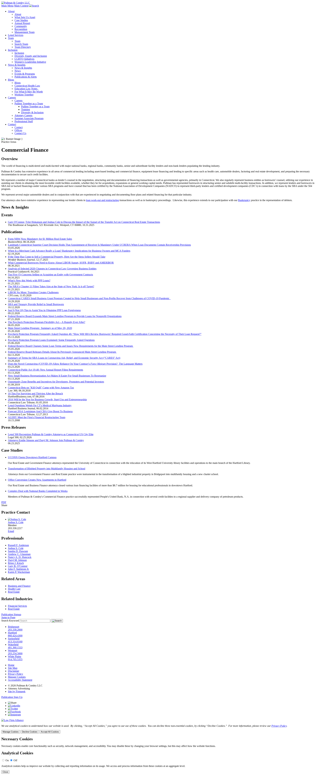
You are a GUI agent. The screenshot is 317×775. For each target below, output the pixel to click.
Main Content (21, 5)
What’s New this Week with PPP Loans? (29, 280)
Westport (12, 650)
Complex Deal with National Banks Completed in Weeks (38, 491)
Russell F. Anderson (18, 545)
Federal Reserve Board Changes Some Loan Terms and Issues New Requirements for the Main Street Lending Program (70, 346)
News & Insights (16, 64)
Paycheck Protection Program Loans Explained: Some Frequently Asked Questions (51, 340)
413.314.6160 (15, 641)
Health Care (14, 588)
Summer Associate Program (29, 118)
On (7, 760)
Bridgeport (13, 626)
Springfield (13, 638)
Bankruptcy (244, 200)
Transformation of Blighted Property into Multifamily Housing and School (46, 468)
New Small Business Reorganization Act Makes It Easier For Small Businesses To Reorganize (57, 375)
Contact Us (20, 133)
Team (11, 38)
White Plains (14, 656)
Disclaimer (13, 671)
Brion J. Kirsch (16, 563)
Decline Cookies (29, 732)
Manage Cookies (17, 677)
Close (5, 772)
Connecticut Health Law (27, 85)
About (11, 11)
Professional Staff (24, 121)
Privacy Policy (15, 674)
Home (11, 665)
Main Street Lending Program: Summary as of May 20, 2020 (40, 328)
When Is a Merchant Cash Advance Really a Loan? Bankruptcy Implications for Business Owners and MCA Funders (69, 250)
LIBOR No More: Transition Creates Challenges (33, 292)
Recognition (21, 29)
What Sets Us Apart (25, 17)
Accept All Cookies (50, 732)
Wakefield (13, 644)
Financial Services (17, 605)
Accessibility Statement (20, 679)
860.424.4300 (15, 635)
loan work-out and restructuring (102, 200)
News (18, 70)
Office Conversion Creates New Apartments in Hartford (37, 479)
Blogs (11, 79)
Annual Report (22, 23)
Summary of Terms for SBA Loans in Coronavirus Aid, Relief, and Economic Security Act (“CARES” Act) (64, 357)
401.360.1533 (15, 647)
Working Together (24, 94)
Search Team (21, 44)
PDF (3, 502)
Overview (9, 159)
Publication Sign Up (11, 697)
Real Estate (14, 591)
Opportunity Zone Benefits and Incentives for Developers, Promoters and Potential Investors (56, 381)
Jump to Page (8, 617)
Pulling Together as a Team (29, 103)
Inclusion (13, 50)
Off (15, 760)
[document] (158, 755)
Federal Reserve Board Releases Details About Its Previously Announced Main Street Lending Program (62, 351)
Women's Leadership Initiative (30, 61)
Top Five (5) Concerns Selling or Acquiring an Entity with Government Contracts (50, 274)
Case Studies (21, 20)
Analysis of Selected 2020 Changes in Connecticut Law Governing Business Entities (52, 268)
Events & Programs (25, 73)
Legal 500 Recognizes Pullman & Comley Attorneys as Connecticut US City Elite (50, 434)
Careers (12, 97)
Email (11, 531)
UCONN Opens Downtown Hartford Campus (32, 457)
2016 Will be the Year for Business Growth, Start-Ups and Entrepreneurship (47, 399)
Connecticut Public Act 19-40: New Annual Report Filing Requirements (45, 369)
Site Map (12, 668)
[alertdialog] (158, 755)
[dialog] (158, 729)
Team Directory (23, 47)
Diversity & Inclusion (32, 112)
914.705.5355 (15, 659)
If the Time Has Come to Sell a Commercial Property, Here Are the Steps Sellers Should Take (56, 256)
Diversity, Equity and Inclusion (31, 56)
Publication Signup (11, 614)
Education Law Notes (27, 88)
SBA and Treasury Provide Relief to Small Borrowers (36, 304)
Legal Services (15, 35)
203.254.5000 (15, 653)
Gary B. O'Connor (17, 566)
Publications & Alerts (26, 76)
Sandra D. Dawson (18, 551)
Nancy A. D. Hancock (19, 557)
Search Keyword (10, 620)
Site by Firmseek (16, 691)
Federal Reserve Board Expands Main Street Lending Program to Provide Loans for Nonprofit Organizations (65, 316)
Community (21, 26)
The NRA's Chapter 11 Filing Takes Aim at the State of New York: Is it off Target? (51, 286)
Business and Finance (19, 585)
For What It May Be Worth (29, 91)
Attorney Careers (23, 115)
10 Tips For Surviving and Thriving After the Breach (35, 393)
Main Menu (7, 5)
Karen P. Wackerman (19, 572)
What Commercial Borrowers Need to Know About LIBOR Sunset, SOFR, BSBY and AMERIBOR (61, 262)
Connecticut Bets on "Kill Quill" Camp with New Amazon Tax (41, 387)
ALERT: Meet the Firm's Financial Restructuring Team (36, 417)
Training (25, 109)
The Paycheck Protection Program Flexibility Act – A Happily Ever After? (46, 322)
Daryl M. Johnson (17, 560)
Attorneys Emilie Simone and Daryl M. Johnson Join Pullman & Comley (46, 440)
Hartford (12, 632)
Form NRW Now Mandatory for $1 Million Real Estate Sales (40, 238)
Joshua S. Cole (15, 522)
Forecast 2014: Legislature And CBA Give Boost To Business (40, 411)
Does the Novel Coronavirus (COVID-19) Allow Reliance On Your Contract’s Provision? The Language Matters (75, 363)
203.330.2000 (15, 629)
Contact (12, 124)
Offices (18, 130)
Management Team (25, 32)
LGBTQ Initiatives (24, 59)
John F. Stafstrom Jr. (18, 569)
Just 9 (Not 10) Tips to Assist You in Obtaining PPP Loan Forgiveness (44, 310)
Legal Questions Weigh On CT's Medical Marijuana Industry (39, 405)
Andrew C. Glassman (19, 554)
